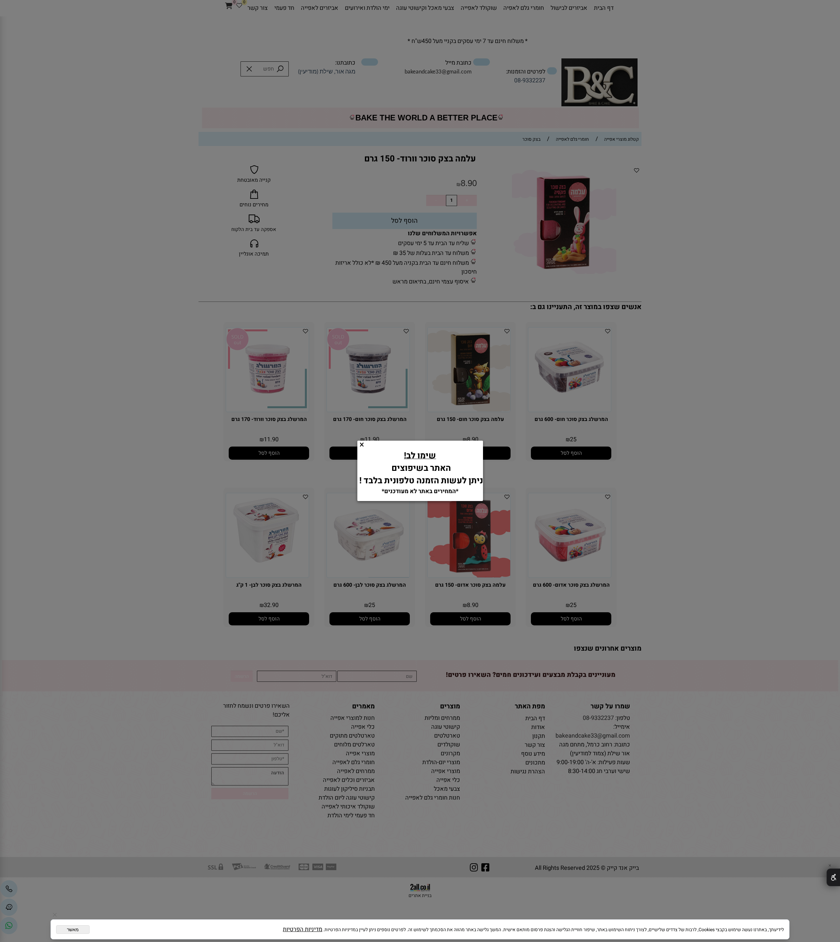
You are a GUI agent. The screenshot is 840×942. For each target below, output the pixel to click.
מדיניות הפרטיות (302, 929)
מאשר (73, 929)
